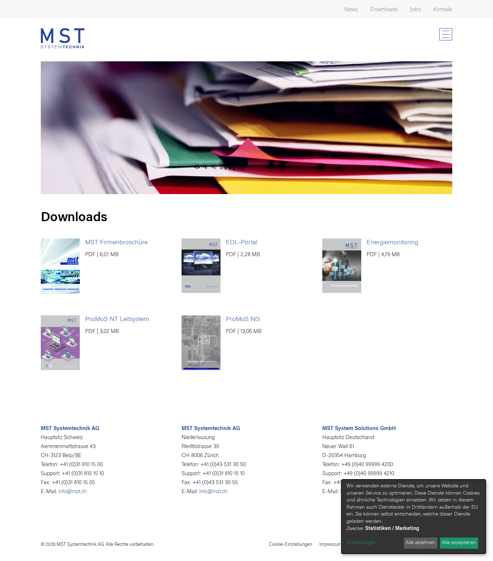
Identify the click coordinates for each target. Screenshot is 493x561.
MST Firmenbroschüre (116, 243)
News (351, 9)
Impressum (330, 544)
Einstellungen (361, 542)
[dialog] (413, 516)
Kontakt (442, 9)
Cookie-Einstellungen (290, 544)
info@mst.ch (72, 492)
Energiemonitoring (392, 243)
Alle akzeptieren (459, 542)
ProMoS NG (243, 319)
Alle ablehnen (420, 542)
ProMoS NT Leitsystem (117, 319)
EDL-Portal (241, 243)
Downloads (384, 9)
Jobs (415, 9)
